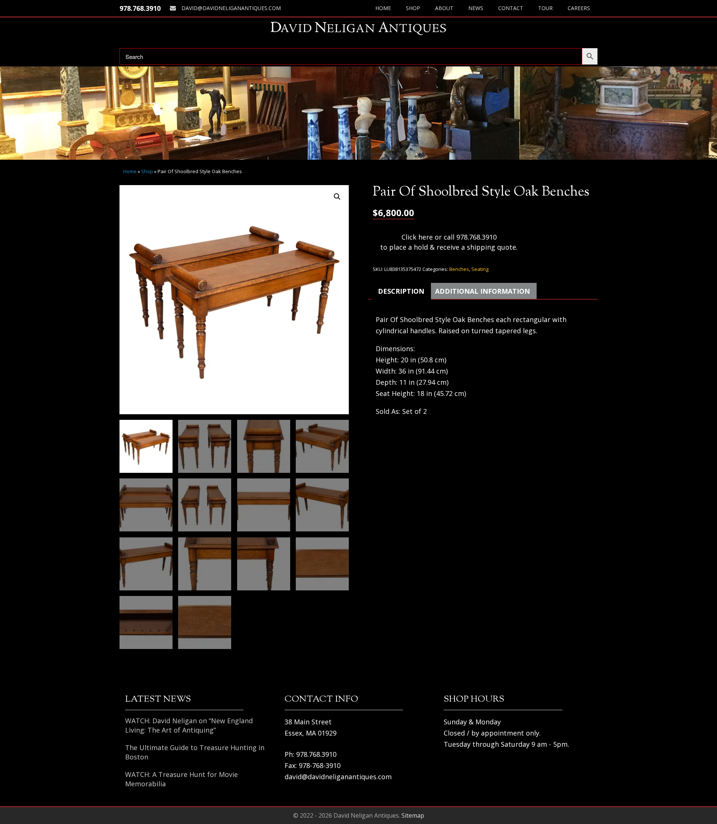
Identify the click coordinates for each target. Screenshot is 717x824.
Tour (545, 8)
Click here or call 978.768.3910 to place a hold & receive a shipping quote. (449, 242)
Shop (413, 8)
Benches (459, 269)
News (475, 8)
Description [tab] (401, 291)
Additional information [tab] (482, 291)
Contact (510, 8)
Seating (479, 269)
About (444, 8)
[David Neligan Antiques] (359, 28)
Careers (579, 8)
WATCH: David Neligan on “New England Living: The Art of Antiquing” (189, 725)
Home (383, 8)
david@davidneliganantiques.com (231, 8)
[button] (337, 196)
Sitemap (412, 815)
